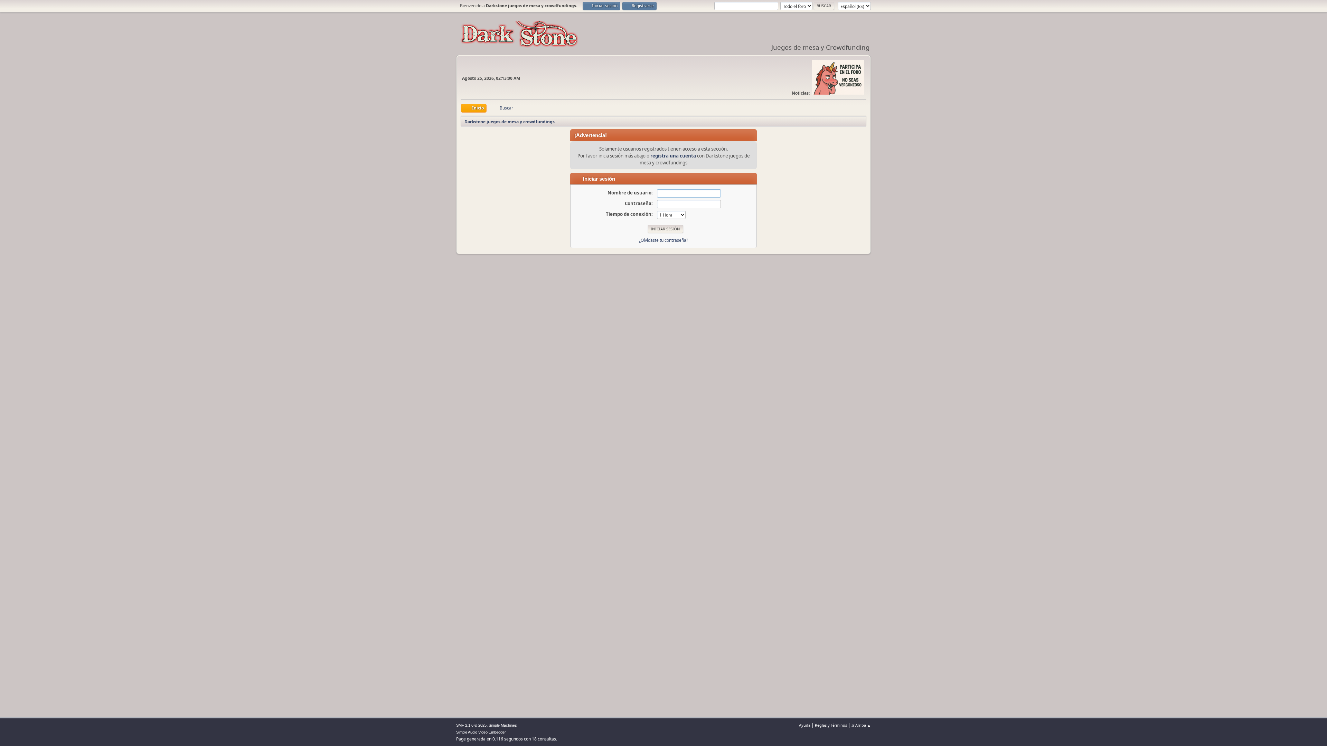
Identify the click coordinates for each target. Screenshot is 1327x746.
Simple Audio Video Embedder (481, 732)
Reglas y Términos (831, 725)
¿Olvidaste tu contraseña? (663, 240)
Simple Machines (503, 725)
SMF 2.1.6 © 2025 (471, 725)
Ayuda (804, 725)
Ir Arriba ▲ (861, 725)
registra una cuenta (673, 156)
